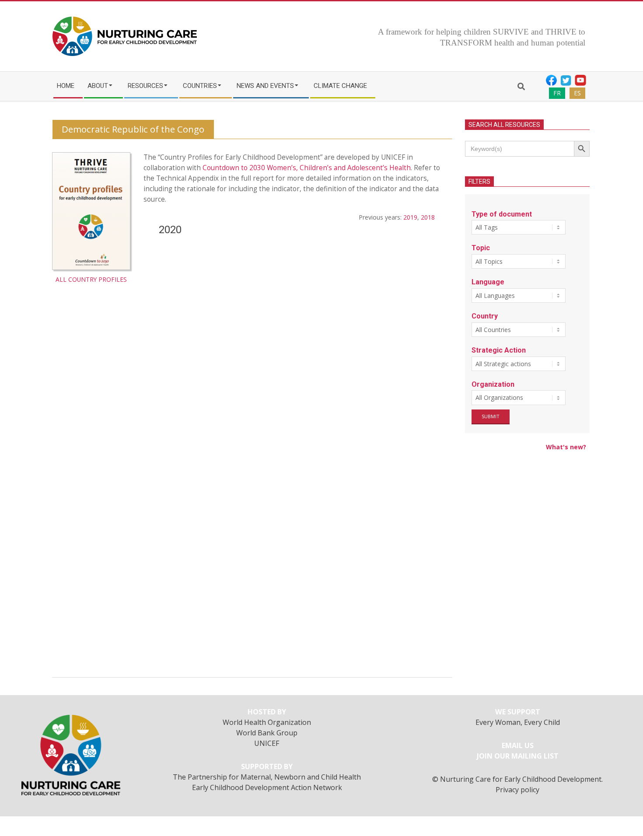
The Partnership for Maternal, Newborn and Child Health (267, 777)
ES (577, 93)
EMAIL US (518, 745)
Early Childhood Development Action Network (267, 787)
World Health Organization (267, 722)
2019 (410, 217)
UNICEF (267, 743)
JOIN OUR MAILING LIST (518, 756)
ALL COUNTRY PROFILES (91, 279)
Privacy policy (517, 789)
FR (557, 93)
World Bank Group (266, 733)
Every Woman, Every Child (517, 722)
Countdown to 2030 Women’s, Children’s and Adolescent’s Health (307, 167)
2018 (428, 217)
